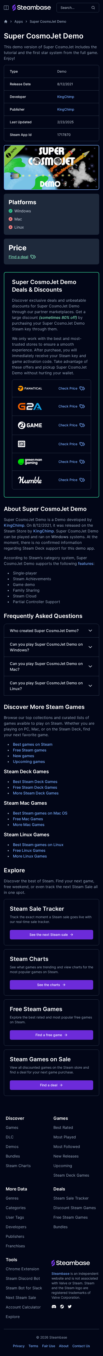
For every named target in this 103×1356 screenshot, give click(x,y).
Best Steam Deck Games (35, 781)
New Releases (66, 1156)
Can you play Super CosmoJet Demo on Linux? (46, 686)
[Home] (6, 21)
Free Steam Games (70, 1217)
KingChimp (65, 97)
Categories (16, 1207)
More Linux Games (30, 856)
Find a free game (48, 1035)
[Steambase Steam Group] (62, 1306)
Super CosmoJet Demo (48, 21)
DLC (10, 1137)
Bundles (13, 1156)
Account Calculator (23, 1307)
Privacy (19, 1346)
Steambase (60, 1273)
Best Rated (63, 1127)
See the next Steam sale (48, 935)
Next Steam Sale (21, 1297)
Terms (33, 1346)
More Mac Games (29, 824)
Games (12, 1127)
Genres (12, 1198)
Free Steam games (29, 750)
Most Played (64, 1137)
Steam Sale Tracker (71, 1198)
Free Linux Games (29, 850)
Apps (18, 21)
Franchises (15, 1245)
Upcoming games (29, 761)
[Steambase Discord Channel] (54, 1306)
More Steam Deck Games (36, 793)
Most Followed (66, 1146)
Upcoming (62, 1165)
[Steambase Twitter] (70, 1306)
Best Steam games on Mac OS (40, 813)
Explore (13, 1316)
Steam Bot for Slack (24, 1288)
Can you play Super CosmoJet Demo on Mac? (46, 666)
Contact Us (81, 1346)
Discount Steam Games (74, 1207)
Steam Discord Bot (23, 1278)
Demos (12, 1146)
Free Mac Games (28, 818)
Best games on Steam (32, 744)
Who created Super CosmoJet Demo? (44, 630)
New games (23, 755)
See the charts (48, 985)
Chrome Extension (22, 1268)
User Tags (15, 1217)
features (85, 563)
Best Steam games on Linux (38, 844)
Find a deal (48, 1085)
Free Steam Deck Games (35, 787)
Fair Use (48, 1346)
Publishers (15, 1236)
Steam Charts (18, 1165)
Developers (16, 1226)
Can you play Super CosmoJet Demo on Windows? (46, 647)
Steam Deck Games (71, 1175)
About (64, 1346)
